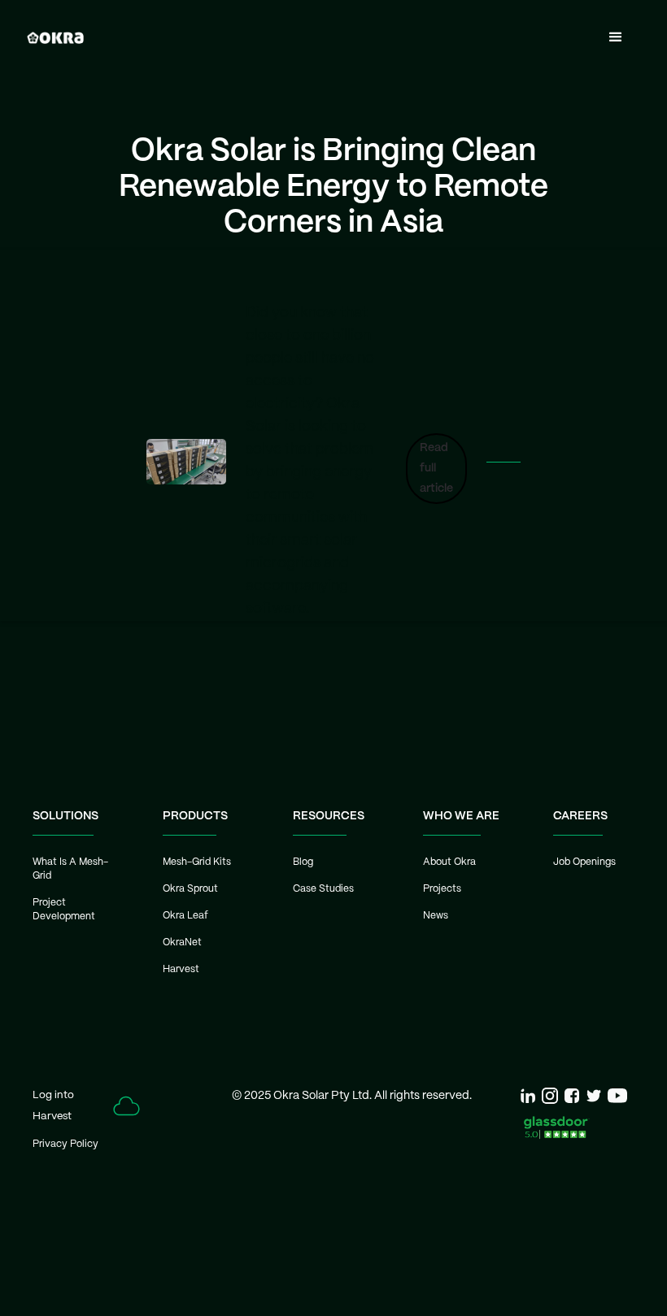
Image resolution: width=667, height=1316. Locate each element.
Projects (442, 888)
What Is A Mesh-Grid (70, 869)
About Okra (449, 862)
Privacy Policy (65, 1144)
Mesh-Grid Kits (197, 862)
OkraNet (182, 942)
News (435, 915)
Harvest (181, 969)
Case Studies (323, 888)
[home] (55, 37)
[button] (615, 37)
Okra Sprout (190, 888)
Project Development (64, 909)
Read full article (436, 468)
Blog (303, 862)
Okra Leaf (185, 915)
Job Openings (584, 862)
